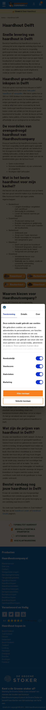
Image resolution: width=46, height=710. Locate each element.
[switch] (39, 366)
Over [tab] (38, 314)
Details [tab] (24, 314)
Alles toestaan (23, 393)
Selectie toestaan (23, 401)
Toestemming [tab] (9, 314)
